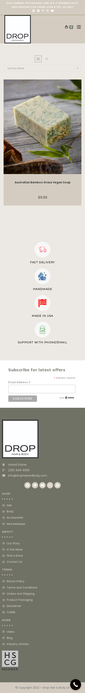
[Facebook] (27, 485)
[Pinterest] (57, 485)
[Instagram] (50, 485)
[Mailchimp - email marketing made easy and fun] (67, 397)
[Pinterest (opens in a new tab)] (43, 11)
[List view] (46, 59)
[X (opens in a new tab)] (33, 11)
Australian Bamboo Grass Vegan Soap (43, 182)
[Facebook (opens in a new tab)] (38, 11)
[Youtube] (42, 485)
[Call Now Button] (75, 684)
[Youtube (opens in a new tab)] (52, 11)
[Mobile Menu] (77, 27)
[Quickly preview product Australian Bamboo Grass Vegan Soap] (79, 86)
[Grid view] (38, 59)
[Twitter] (35, 485)
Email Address (19, 382)
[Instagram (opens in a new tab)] (47, 11)
